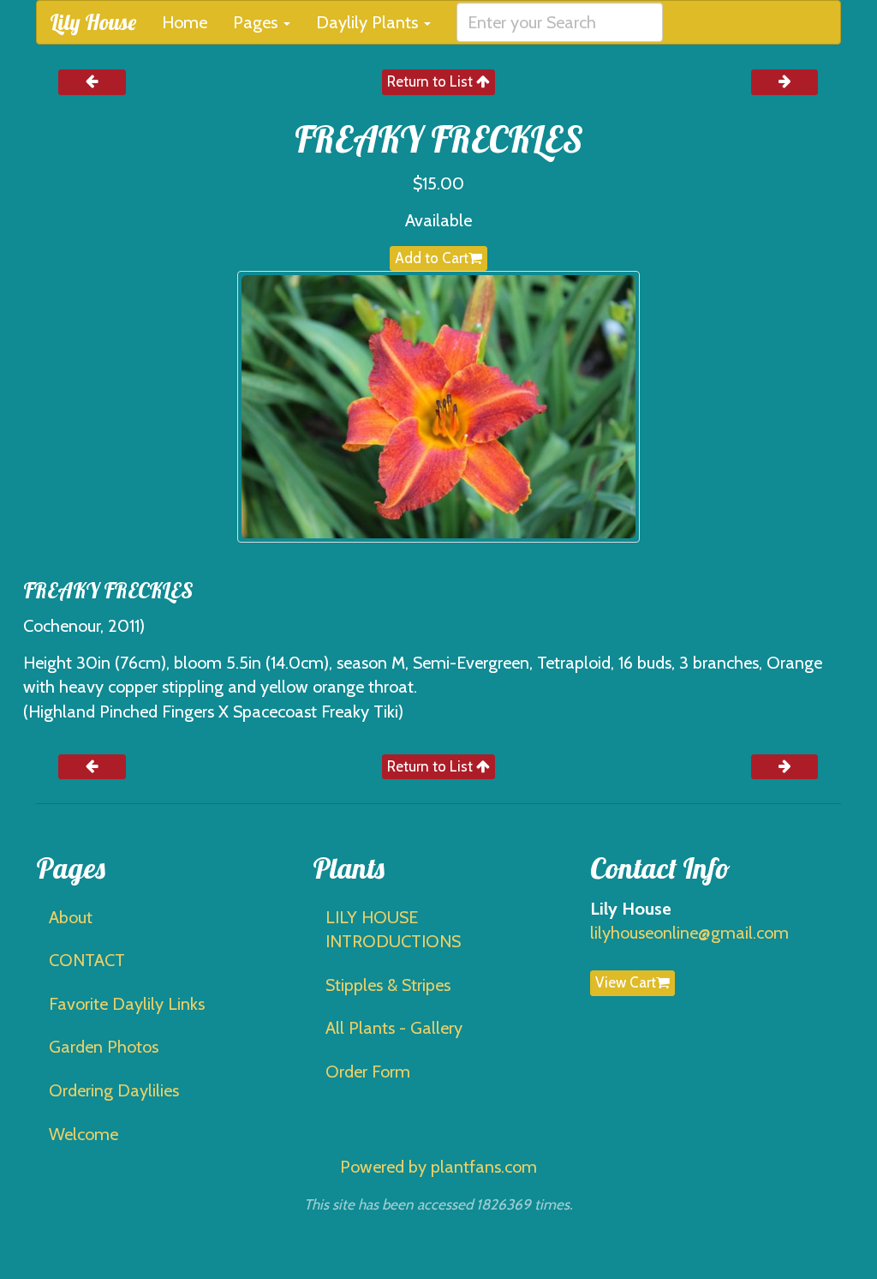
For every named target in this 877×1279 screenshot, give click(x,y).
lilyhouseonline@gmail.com (689, 932)
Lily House (93, 22)
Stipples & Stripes (387, 985)
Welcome (83, 1134)
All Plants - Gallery (393, 1028)
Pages (257, 22)
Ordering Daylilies (114, 1090)
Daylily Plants (369, 22)
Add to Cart (431, 258)
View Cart (625, 982)
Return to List (431, 81)
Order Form (367, 1071)
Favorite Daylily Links (127, 1004)
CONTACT (87, 960)
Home (184, 22)
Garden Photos (103, 1046)
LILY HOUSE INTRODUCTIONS (393, 929)
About (70, 917)
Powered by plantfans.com (438, 1166)
